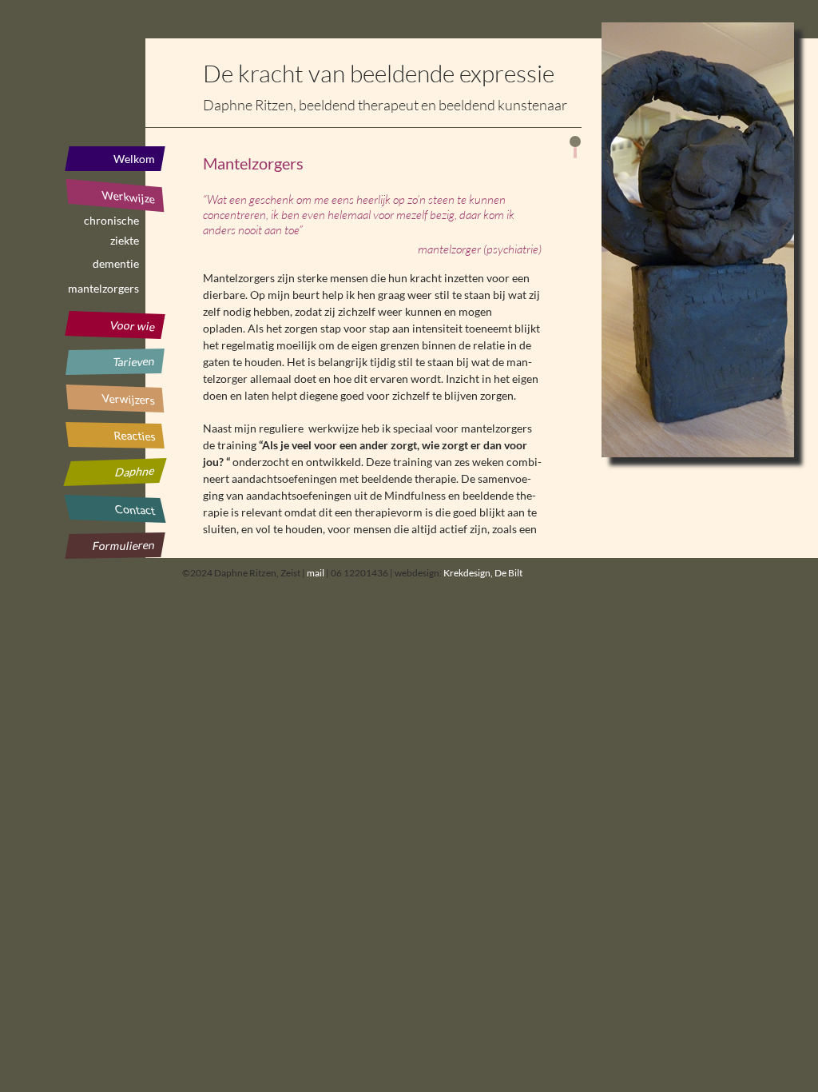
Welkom (134, 158)
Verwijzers (128, 398)
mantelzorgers (103, 288)
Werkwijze (128, 197)
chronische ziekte (111, 223)
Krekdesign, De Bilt (482, 573)
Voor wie (132, 325)
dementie (116, 263)
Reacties (134, 435)
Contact (135, 509)
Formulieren (123, 545)
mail (315, 573)
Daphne (135, 471)
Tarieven (134, 361)
